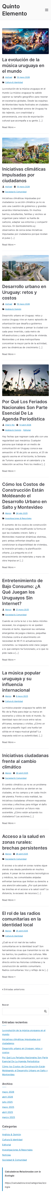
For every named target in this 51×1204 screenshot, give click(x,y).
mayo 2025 (8, 1107)
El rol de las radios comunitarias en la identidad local (21, 919)
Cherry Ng (10, 425)
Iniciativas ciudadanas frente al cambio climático (25, 761)
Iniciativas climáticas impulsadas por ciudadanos (24, 174)
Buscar (5, 1005)
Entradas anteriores (14, 989)
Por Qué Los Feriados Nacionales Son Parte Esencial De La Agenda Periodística (25, 1059)
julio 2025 (7, 1102)
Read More (7, 127)
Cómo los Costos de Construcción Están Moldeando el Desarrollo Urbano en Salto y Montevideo (24, 496)
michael (8, 77)
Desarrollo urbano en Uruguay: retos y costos (24, 292)
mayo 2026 (8, 1091)
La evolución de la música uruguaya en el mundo (23, 65)
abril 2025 (7, 1112)
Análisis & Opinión (13, 309)
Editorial (27, 430)
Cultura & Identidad (14, 82)
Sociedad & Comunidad (16, 192)
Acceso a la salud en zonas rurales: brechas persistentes (24, 842)
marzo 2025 (8, 1117)
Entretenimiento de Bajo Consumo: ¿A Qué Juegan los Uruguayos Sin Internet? (22, 592)
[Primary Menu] (46, 10)
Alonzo (8, 513)
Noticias (6, 1155)
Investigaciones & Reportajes (18, 518)
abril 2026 (7, 1096)
